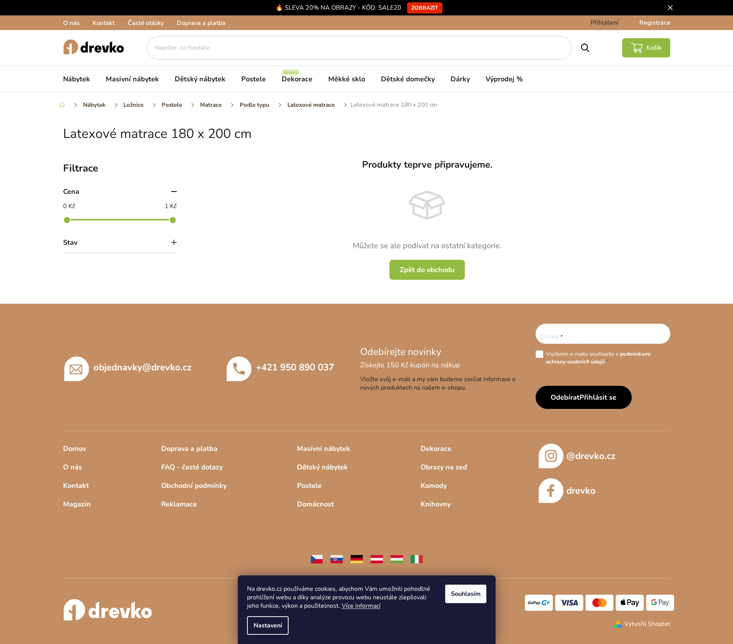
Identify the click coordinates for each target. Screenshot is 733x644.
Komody (434, 485)
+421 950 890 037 (295, 367)
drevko (581, 490)
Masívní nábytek (323, 448)
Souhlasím (466, 594)
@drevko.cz (590, 456)
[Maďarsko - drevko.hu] (397, 559)
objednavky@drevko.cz (142, 367)
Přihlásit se (597, 397)
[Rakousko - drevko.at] (377, 559)
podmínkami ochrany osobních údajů (598, 357)
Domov (74, 448)
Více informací (361, 606)
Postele (309, 485)
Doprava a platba (201, 23)
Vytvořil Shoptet (647, 624)
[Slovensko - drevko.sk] (337, 559)
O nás (71, 23)
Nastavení (268, 625)
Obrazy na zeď (444, 467)
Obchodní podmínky (194, 485)
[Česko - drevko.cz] (317, 559)
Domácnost (315, 504)
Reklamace (179, 504)
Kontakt (104, 23)
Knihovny (436, 504)
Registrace (654, 22)
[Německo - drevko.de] (357, 559)
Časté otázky (146, 23)
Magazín (77, 504)
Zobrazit (424, 8)
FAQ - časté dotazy (192, 467)
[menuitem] (76, 79)
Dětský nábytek (322, 467)
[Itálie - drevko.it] (417, 559)
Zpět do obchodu (427, 269)
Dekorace (436, 448)
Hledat (585, 48)
